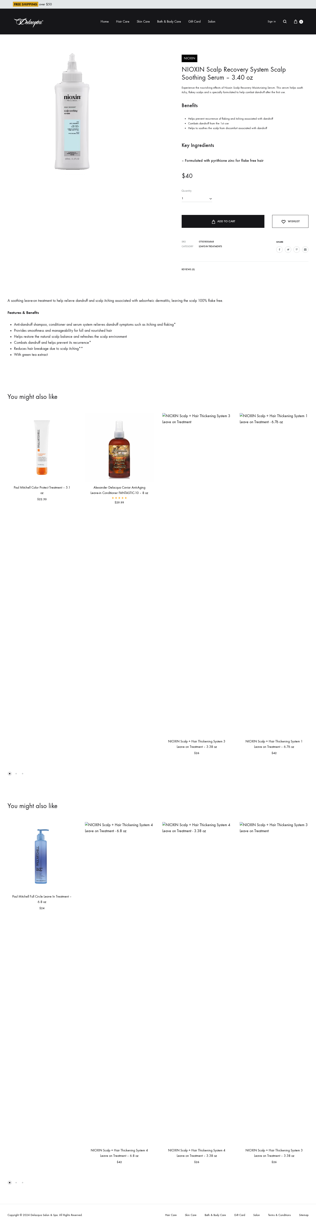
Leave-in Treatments (210, 246)
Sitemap (303, 1215)
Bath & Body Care (169, 21)
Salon (211, 21)
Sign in (272, 21)
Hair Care (122, 21)
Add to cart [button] (98, 507)
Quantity (186, 191)
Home (105, 21)
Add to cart (226, 221)
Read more (20, 504)
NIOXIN (189, 58)
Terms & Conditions (279, 1215)
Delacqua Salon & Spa (44, 1215)
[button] (10, 773)
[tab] (188, 270)
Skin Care (143, 21)
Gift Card (194, 21)
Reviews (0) (188, 269)
